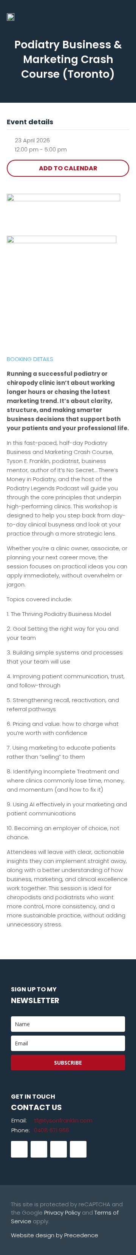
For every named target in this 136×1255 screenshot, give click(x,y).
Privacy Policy (62, 1212)
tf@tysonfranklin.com (63, 1120)
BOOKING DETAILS (30, 359)
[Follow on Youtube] (78, 1149)
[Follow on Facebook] (19, 1149)
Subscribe (68, 1062)
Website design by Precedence (54, 1235)
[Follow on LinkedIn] (39, 1149)
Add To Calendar (68, 168)
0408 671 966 (51, 1130)
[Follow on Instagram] (58, 1149)
